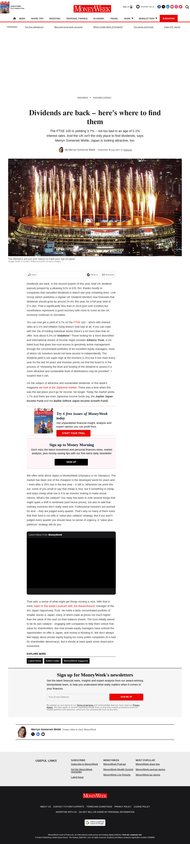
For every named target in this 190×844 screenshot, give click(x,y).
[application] (71, 563)
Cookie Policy (142, 809)
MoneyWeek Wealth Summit (118, 772)
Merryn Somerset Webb (82, 149)
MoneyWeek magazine (76, 661)
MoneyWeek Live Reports (116, 778)
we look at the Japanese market (58, 387)
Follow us (94, 274)
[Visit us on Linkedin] (168, 6)
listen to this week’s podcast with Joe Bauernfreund (64, 606)
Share (34, 274)
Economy (99, 18)
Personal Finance (77, 18)
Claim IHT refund (172, 27)
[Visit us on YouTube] (172, 6)
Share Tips (37, 18)
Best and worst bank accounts (68, 27)
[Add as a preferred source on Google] (95, 825)
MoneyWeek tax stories (148, 778)
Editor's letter (52, 661)
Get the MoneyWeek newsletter (81, 773)
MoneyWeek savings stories (150, 772)
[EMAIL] (43, 734)
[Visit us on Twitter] (163, 6)
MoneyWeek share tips (148, 767)
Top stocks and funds (143, 27)
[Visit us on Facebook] (159, 6)
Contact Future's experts (68, 809)
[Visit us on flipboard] (180, 6)
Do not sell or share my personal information (106, 815)
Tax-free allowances (34, 27)
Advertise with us (66, 815)
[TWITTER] (33, 734)
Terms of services (85, 705)
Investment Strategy (102, 97)
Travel (114, 18)
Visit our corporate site (132, 838)
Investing (54, 18)
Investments (82, 97)
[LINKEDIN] (38, 734)
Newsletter (109, 274)
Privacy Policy (122, 809)
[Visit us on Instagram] (176, 6)
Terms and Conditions (99, 809)
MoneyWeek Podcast (114, 767)
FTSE (76, 322)
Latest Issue (77, 780)
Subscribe (169, 18)
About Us (45, 809)
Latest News (34, 661)
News (22, 18)
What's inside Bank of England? (108, 27)
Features (127, 149)
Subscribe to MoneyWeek (84, 767)
